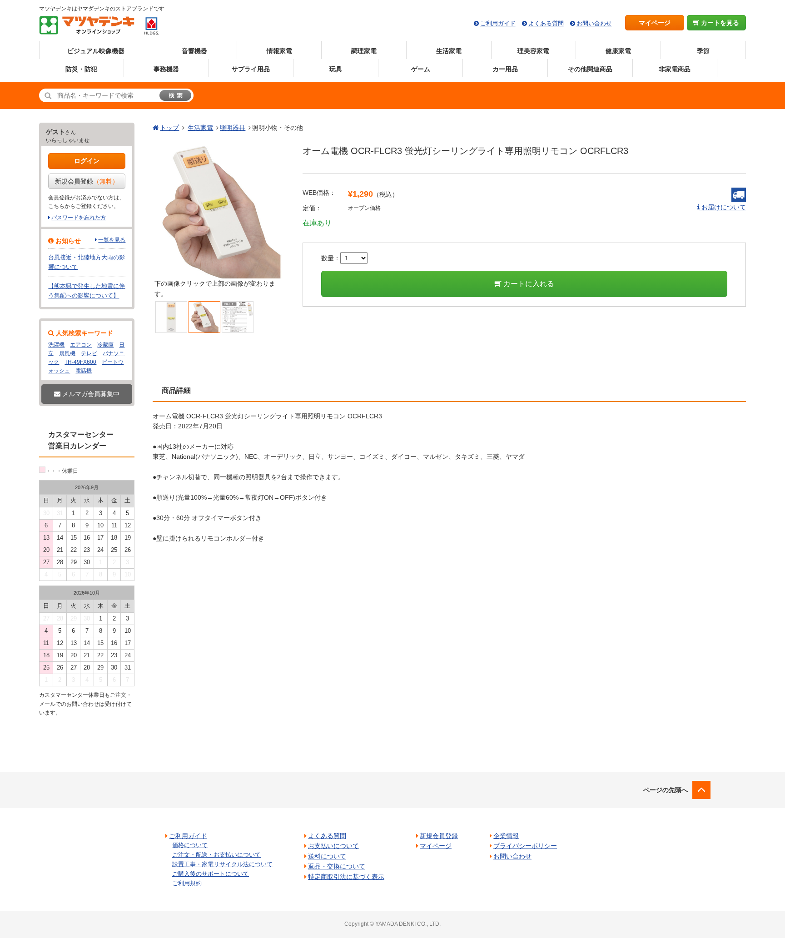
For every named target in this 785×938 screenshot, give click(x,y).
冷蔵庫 (105, 345)
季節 (703, 51)
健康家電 (618, 51)
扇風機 (67, 353)
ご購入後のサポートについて (210, 873)
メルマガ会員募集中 (89, 393)
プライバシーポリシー (525, 845)
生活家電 (449, 51)
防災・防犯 (81, 69)
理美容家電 (533, 51)
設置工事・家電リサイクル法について (222, 864)
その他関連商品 (590, 69)
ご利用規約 (187, 883)
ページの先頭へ (665, 790)
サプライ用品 (251, 69)
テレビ (89, 353)
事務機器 (166, 69)
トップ (169, 127)
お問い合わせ (594, 23)
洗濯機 (56, 345)
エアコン (81, 345)
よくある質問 (546, 23)
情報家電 (279, 51)
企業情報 (506, 835)
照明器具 (232, 127)
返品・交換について (336, 866)
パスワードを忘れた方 (78, 217)
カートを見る (719, 22)
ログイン (86, 160)
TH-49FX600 (80, 362)
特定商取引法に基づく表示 (346, 876)
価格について (190, 845)
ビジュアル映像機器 (95, 51)
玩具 (335, 69)
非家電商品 (675, 69)
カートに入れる (528, 284)
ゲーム (420, 69)
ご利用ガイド (498, 23)
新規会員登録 (87, 181)
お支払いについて (333, 845)
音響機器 (194, 51)
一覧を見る (111, 240)
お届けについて (723, 207)
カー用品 (505, 69)
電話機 (83, 370)
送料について (327, 856)
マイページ (655, 22)
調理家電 (364, 51)
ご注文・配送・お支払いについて (216, 854)
